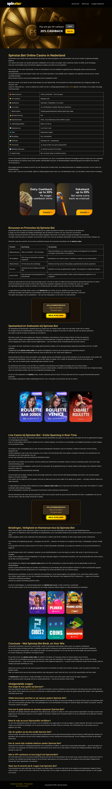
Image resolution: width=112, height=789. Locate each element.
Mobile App (85, 4)
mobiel (71, 87)
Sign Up (70, 31)
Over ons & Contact (22, 786)
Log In (70, 26)
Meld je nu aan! (56, 315)
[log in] (56, 615)
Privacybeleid (28, 784)
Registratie (33, 689)
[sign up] (56, 199)
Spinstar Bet (75, 4)
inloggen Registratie (98, 4)
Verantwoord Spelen (16, 784)
